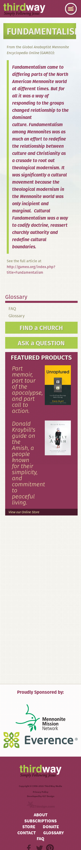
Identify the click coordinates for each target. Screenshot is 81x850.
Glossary (17, 316)
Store (28, 827)
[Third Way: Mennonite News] (24, 9)
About (40, 815)
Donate (51, 827)
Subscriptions (40, 821)
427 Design (48, 796)
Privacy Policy (40, 792)
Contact (26, 833)
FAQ (12, 309)
